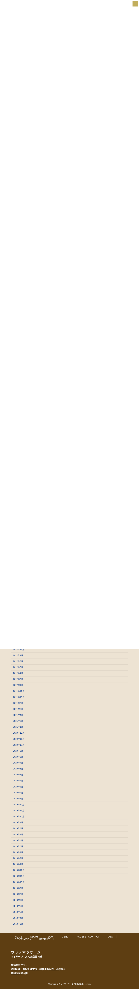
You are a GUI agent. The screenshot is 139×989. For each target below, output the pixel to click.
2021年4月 (18, 715)
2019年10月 (18, 816)
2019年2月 (18, 858)
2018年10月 (18, 882)
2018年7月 (18, 900)
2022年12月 (18, 649)
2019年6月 (18, 840)
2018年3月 (18, 924)
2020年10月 (18, 745)
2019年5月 (18, 846)
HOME (18, 936)
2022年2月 (18, 679)
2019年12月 (18, 804)
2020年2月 (18, 792)
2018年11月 (18, 876)
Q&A (110, 936)
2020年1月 (18, 798)
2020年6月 (18, 769)
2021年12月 (18, 691)
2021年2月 (18, 721)
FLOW (49, 936)
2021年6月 (18, 709)
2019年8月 (18, 828)
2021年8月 (18, 703)
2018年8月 (18, 894)
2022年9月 (18, 655)
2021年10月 (18, 697)
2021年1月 (18, 727)
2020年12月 (18, 733)
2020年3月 (18, 786)
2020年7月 (18, 763)
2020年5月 (18, 775)
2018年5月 (18, 912)
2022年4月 (18, 673)
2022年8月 (18, 661)
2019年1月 (18, 864)
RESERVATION (23, 939)
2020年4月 (18, 780)
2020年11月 (18, 739)
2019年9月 (18, 822)
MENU (65, 936)
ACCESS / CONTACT (88, 936)
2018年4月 (18, 918)
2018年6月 (18, 906)
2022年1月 (18, 685)
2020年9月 (18, 751)
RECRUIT (44, 939)
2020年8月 (18, 757)
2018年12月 (18, 870)
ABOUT (34, 936)
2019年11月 (18, 810)
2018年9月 (18, 888)
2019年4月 (18, 852)
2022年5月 (18, 667)
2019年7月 (18, 834)
